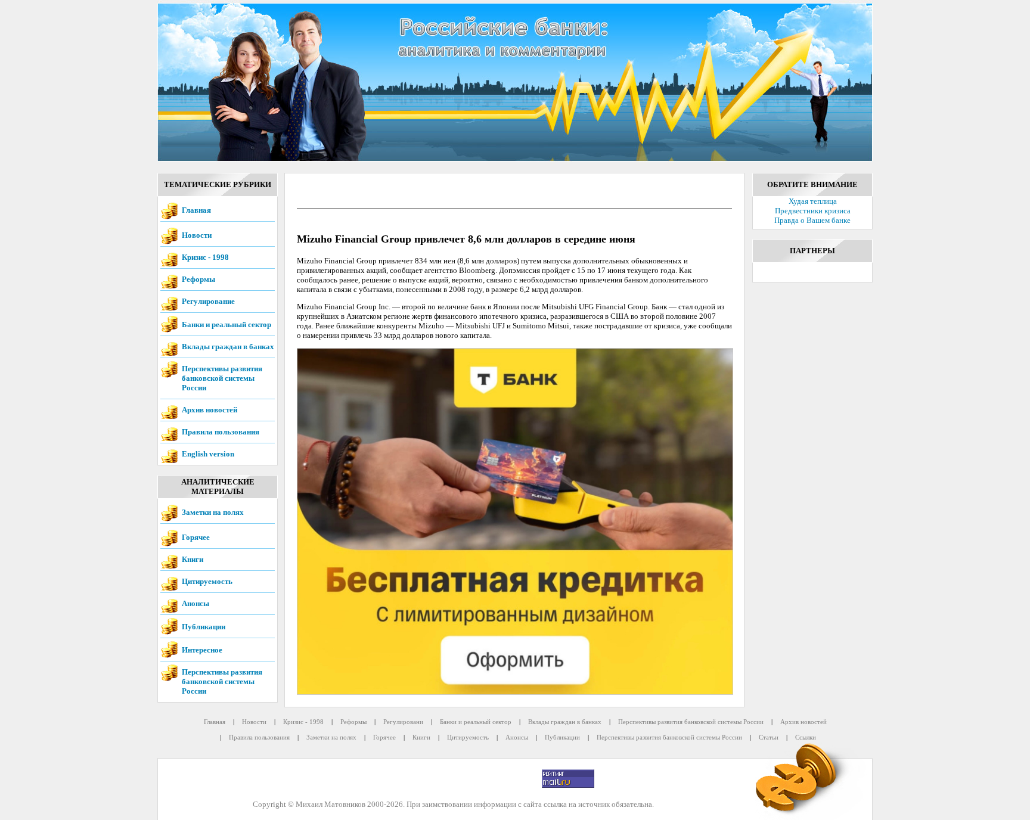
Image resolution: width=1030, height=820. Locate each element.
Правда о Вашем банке (812, 220)
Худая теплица (813, 201)
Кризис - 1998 (205, 257)
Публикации (203, 626)
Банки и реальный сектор (226, 324)
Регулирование (208, 301)
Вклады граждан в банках (228, 346)
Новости (197, 235)
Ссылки (805, 737)
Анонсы (195, 603)
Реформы (198, 279)
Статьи (768, 737)
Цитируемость (207, 581)
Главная (196, 210)
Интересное (202, 649)
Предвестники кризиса (813, 210)
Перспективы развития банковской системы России (222, 378)
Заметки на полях (213, 512)
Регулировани (403, 721)
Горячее (196, 537)
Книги (192, 559)
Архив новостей (209, 409)
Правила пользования (220, 431)
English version (208, 453)
